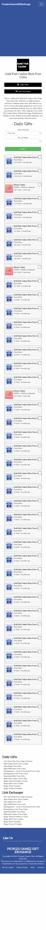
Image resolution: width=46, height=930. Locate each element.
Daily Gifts (24, 85)
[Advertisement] (23, 32)
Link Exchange (24, 91)
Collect (23, 149)
